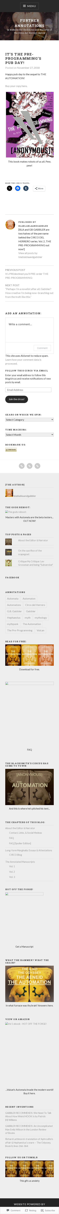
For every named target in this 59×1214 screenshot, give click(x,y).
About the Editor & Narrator (33, 540)
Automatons (14, 604)
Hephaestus (13, 617)
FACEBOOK (12, 577)
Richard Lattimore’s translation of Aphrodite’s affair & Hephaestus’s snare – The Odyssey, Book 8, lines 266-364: (29, 1142)
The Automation (32, 623)
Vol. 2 (12, 871)
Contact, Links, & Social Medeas (25, 832)
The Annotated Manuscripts (20, 861)
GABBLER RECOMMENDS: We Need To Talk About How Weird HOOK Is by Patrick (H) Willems (28, 1116)
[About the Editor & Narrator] (29, 466)
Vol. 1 (12, 866)
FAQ (11, 838)
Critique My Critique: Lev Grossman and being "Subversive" (35, 563)
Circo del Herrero (35, 604)
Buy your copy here (16, 85)
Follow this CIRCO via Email (26, 370)
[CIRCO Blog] (22, 466)
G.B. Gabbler (14, 611)
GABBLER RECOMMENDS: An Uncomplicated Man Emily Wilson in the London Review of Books (29, 1129)
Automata (12, 598)
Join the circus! (17, 399)
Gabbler (31, 611)
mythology (41, 617)
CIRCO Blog (15, 854)
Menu (31, 6)
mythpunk (12, 623)
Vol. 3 (12, 877)
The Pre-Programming (19, 630)
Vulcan (40, 630)
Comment (42, 348)
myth (27, 617)
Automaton (29, 598)
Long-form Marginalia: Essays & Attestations (28, 850)
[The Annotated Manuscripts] (37, 466)
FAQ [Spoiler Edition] (20, 843)
